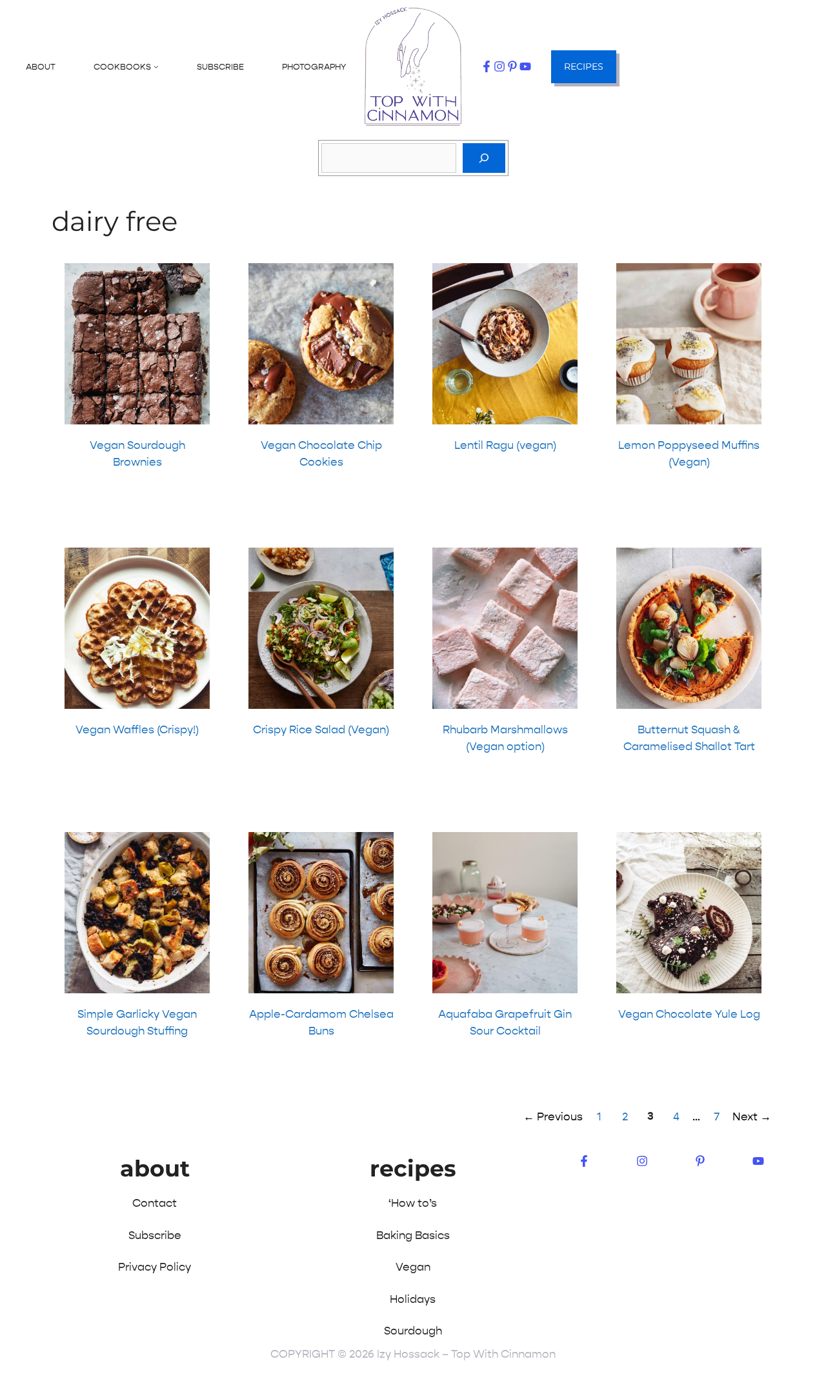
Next (751, 1116)
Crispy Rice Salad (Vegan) (321, 729)
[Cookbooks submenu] (156, 66)
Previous (553, 1116)
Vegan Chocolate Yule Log (689, 1013)
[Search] (484, 158)
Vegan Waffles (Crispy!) (137, 729)
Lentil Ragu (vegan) (505, 445)
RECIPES (583, 66)
